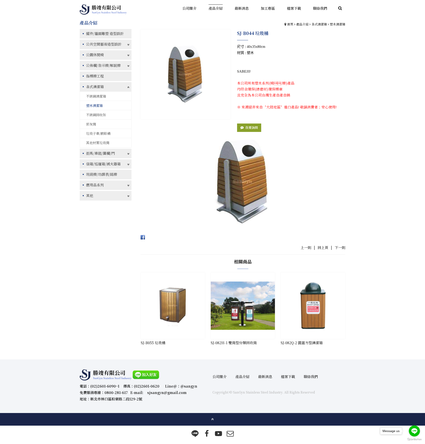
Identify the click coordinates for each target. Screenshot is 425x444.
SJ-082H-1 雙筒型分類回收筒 (234, 342)
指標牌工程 (95, 76)
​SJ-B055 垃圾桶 (153, 342)
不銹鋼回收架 (96, 114)
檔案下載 (288, 376)
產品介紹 (302, 24)
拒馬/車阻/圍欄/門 (100, 153)
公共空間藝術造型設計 (104, 44)
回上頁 (323, 247)
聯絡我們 (311, 376)
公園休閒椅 (95, 54)
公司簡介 (219, 376)
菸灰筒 (91, 124)
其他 (89, 195)
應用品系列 (95, 184)
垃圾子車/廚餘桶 (98, 133)
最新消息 (265, 376)
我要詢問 (251, 127)
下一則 (340, 247)
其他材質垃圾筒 (97, 142)
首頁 (290, 24)
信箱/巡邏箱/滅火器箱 (103, 163)
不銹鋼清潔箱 (96, 96)
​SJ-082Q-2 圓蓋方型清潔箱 (302, 342)
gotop (212, 419)
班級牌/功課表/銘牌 (101, 174)
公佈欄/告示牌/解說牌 (103, 65)
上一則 (306, 247)
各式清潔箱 (319, 24)
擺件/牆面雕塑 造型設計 (105, 33)
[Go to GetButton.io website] (414, 439)
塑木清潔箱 (337, 24)
